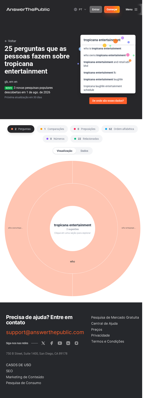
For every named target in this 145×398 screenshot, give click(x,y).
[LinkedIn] (68, 343)
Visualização (64, 150)
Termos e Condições (107, 341)
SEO (9, 371)
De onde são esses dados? (108, 100)
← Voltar (10, 41)
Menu (129, 9)
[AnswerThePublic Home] (28, 9)
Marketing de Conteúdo (25, 377)
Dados (84, 150)
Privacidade (100, 335)
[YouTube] (60, 343)
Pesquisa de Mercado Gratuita (115, 317)
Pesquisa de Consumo (23, 383)
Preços (96, 329)
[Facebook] (51, 343)
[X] (43, 343)
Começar (112, 9)
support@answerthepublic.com (45, 332)
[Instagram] (76, 343)
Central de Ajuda (104, 323)
